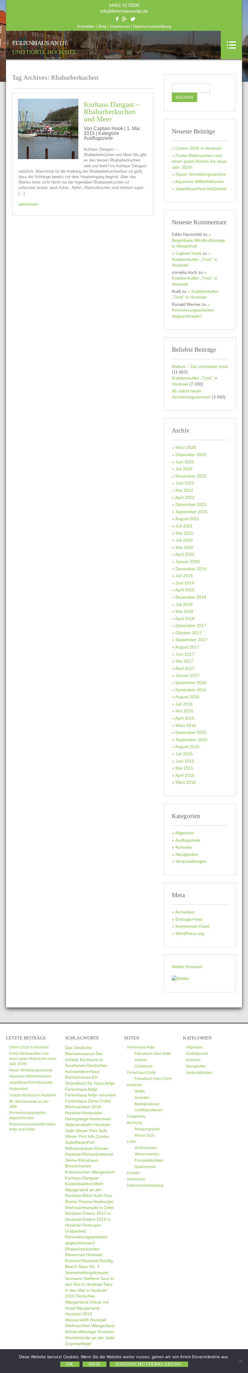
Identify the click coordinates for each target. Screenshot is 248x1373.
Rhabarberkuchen (82, 1249)
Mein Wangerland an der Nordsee (84, 1189)
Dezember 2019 (190, 568)
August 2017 (187, 647)
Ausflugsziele (98, 138)
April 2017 (184, 668)
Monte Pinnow (78, 1201)
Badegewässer (147, 1104)
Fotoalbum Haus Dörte (153, 1079)
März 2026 (185, 447)
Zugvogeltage (78, 1343)
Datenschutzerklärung (152, 26)
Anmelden (86, 26)
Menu (231, 45)
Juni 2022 (184, 483)
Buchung (134, 1123)
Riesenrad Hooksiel (83, 1254)
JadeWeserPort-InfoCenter (201, 188)
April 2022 (184, 497)
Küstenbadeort (79, 1183)
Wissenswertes (147, 1154)
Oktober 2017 (188, 632)
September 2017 (191, 639)
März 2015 (185, 782)
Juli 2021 (184, 525)
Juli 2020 (184, 540)
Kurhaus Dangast (81, 1178)
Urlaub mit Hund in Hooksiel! (32, 1095)
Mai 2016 (184, 711)
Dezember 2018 (190, 597)
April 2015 (184, 775)
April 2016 (184, 718)
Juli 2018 (184, 604)
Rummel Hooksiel (82, 1260)
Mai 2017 (184, 661)
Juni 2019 (184, 583)
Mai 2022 (184, 490)
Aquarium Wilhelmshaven (199, 181)
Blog (102, 26)
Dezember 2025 (190, 454)
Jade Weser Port (81, 1130)
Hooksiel (73, 1112)
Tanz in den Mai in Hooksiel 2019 (89, 1290)
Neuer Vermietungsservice (200, 174)
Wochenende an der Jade (90, 1337)
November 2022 (190, 476)
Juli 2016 (184, 704)
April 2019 (184, 589)
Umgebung (136, 1116)
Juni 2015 (184, 761)
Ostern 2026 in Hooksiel (198, 148)
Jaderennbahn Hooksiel (87, 1124)
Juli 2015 (184, 753)
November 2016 (190, 689)
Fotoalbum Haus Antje (153, 1053)
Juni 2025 (184, 461)
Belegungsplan (147, 1129)
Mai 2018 (184, 611)
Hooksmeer (100, 1118)
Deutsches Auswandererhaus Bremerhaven (86, 1071)
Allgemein (184, 833)
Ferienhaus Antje (44, 47)
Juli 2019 (184, 575)
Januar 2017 (187, 675)
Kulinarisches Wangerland (90, 1172)
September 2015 (191, 739)
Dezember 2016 (190, 682)
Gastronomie (145, 1167)
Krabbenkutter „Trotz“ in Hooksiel (194, 262)
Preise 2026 (145, 1135)
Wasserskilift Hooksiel (85, 1319)
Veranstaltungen (191, 861)
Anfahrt (140, 1060)
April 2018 (184, 618)
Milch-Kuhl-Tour (97, 1195)
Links (131, 1141)
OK (69, 1364)
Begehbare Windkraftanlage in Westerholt (198, 243)
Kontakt (133, 1173)
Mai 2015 (184, 768)
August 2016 (187, 696)
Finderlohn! (18, 1089)
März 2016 (185, 725)
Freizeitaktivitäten (149, 1160)
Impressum (119, 26)
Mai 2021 (184, 533)
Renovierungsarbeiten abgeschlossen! (193, 313)
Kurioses (183, 847)
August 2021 (187, 518)
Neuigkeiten (186, 854)
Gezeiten (142, 1098)
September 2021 (191, 511)
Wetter (140, 1091)
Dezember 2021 (190, 504)
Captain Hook (188, 253)
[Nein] (240, 1361)
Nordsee (73, 1213)
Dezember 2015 (190, 732)
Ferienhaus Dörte (82, 1101)
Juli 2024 (184, 468)
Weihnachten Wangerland (89, 1325)
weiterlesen (28, 204)
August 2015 (187, 746)
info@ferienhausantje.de (124, 11)
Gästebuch (143, 1066)
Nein (94, 1364)
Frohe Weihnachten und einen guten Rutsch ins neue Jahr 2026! (199, 161)
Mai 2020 (184, 547)
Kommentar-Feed (192, 926)
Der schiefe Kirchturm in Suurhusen (84, 1059)
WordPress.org (189, 933)
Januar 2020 (187, 561)
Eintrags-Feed (189, 919)
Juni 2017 (184, 654)
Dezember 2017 (190, 625)
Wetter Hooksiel (187, 966)
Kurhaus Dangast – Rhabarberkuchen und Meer (111, 112)
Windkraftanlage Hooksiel (89, 1331)
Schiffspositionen (149, 1110)
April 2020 (184, 554)
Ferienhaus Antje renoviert (90, 1095)
